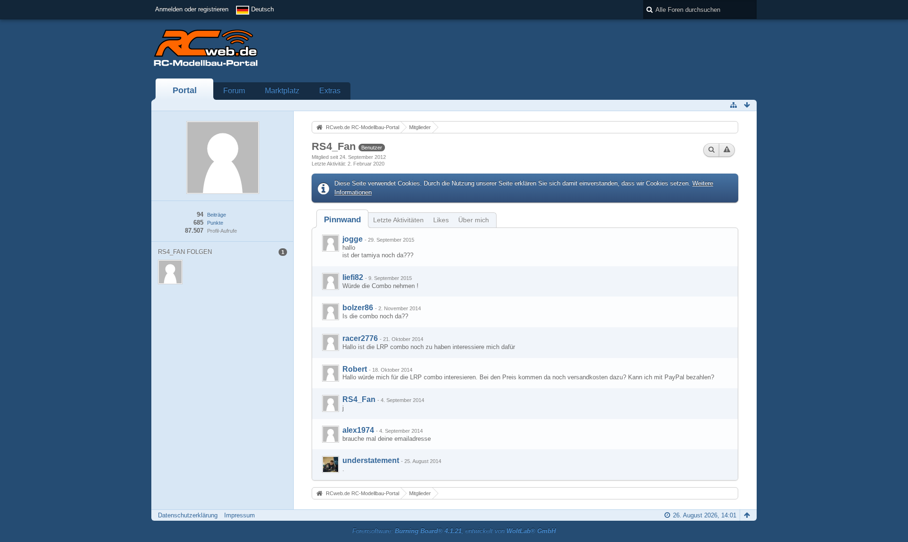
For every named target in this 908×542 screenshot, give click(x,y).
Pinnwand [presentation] (342, 219)
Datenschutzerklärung (188, 515)
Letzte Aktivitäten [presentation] (398, 220)
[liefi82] (330, 281)
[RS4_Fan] (330, 403)
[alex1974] (330, 434)
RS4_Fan (358, 399)
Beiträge (216, 215)
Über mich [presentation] (473, 220)
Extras (329, 91)
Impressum (239, 515)
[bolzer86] (330, 311)
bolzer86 (357, 308)
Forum (234, 91)
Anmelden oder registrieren (191, 9)
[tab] (342, 220)
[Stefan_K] (330, 464)
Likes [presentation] (441, 220)
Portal (185, 90)
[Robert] (330, 373)
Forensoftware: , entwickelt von (454, 530)
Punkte (215, 223)
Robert (354, 369)
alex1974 (358, 430)
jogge (352, 239)
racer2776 (360, 338)
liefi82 (352, 277)
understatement (370, 460)
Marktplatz (282, 91)
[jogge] (330, 243)
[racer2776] (330, 342)
